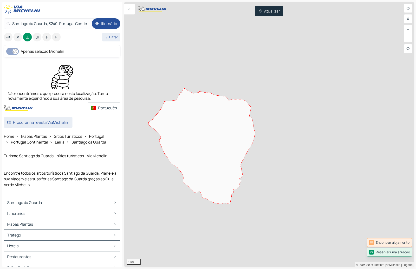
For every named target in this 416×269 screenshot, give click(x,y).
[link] (389, 242)
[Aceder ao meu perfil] (408, 8)
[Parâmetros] (408, 18)
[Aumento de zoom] (408, 29)
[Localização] (408, 48)
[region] (269, 134)
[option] (8, 37)
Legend (408, 264)
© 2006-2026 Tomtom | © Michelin (378, 264)
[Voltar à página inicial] (23, 9)
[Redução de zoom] (408, 38)
